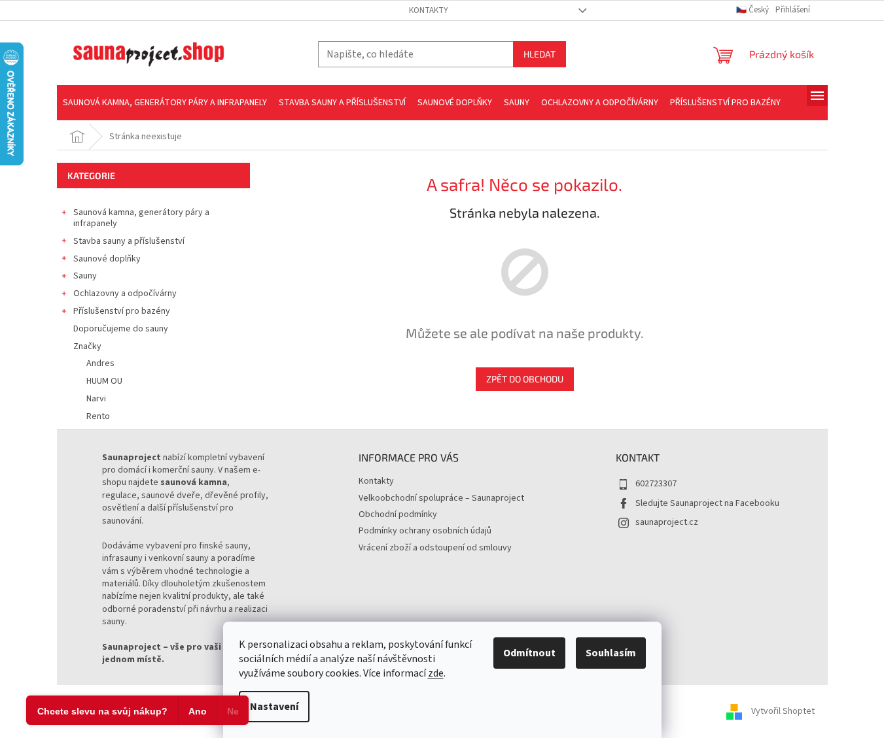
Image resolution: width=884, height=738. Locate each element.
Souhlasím (611, 653)
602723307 (656, 483)
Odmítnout (529, 653)
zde (436, 673)
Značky (87, 346)
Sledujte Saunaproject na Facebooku (707, 503)
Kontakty (428, 10)
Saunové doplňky (107, 258)
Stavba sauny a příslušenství (129, 241)
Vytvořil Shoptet (783, 711)
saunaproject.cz (666, 522)
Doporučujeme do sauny (120, 328)
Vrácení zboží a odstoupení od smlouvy (435, 547)
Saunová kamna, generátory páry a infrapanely (141, 218)
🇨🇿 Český (753, 10)
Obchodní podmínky (398, 514)
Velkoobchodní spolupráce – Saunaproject (441, 498)
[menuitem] (165, 102)
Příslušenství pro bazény (121, 311)
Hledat (539, 53)
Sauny (85, 275)
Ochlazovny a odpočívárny (125, 293)
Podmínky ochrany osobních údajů (425, 530)
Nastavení (274, 706)
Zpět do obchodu (524, 378)
